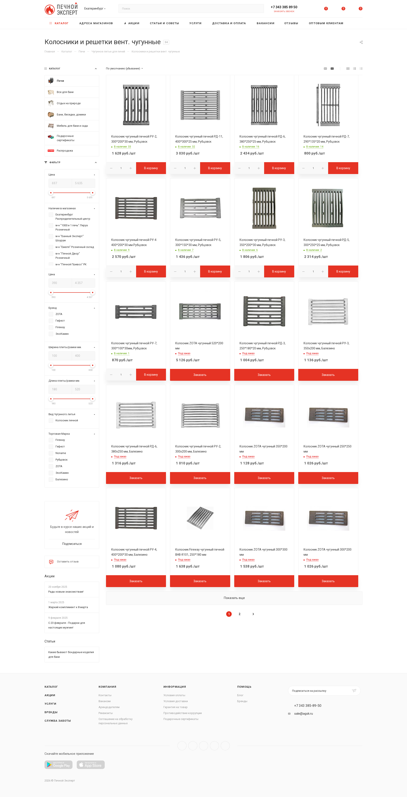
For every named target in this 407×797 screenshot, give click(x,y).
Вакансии (105, 701)
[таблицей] (361, 68)
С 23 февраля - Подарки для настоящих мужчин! (66, 625)
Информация (174, 686)
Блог (240, 695)
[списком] (354, 68)
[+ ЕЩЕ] (355, 23)
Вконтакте (182, 745)
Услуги (50, 703)
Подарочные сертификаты (180, 719)
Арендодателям (109, 707)
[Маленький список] (325, 68)
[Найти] (259, 8)
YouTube (203, 745)
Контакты (105, 695)
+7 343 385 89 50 (284, 7)
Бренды (51, 712)
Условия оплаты (174, 695)
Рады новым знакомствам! (66, 591)
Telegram (192, 745)
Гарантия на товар (175, 707)
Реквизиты (106, 713)
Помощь (244, 686)
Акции (49, 576)
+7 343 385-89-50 (307, 705)
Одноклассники (214, 745)
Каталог (51, 686)
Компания (107, 686)
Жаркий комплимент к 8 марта (68, 607)
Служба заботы (58, 720)
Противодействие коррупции (182, 713)
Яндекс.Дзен (225, 745)
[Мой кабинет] (309, 9)
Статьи (50, 641)
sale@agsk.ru (303, 713)
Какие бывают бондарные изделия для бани (71, 654)
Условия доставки (175, 701)
